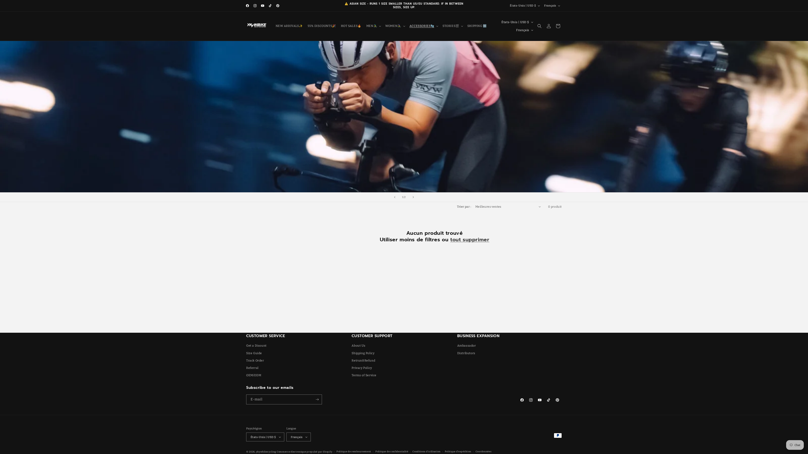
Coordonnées (484, 451)
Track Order (255, 360)
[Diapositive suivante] (413, 197)
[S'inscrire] (317, 399)
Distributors (466, 353)
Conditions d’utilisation (426, 451)
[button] (373, 26)
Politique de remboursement (353, 451)
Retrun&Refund (363, 360)
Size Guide (254, 353)
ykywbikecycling (266, 451)
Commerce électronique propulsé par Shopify (304, 451)
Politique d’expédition (458, 451)
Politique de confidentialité (391, 451)
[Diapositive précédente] (394, 197)
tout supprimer (469, 239)
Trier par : (464, 207)
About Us (358, 345)
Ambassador (466, 345)
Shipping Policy (363, 353)
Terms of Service (364, 375)
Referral (252, 368)
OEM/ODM (253, 375)
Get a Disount (256, 345)
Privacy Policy (362, 368)
